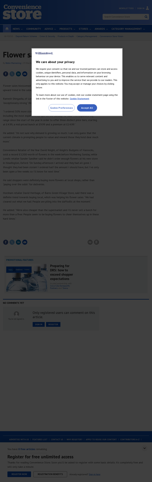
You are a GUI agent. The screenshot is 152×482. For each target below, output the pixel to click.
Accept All (87, 107)
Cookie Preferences (61, 107)
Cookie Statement (79, 98)
